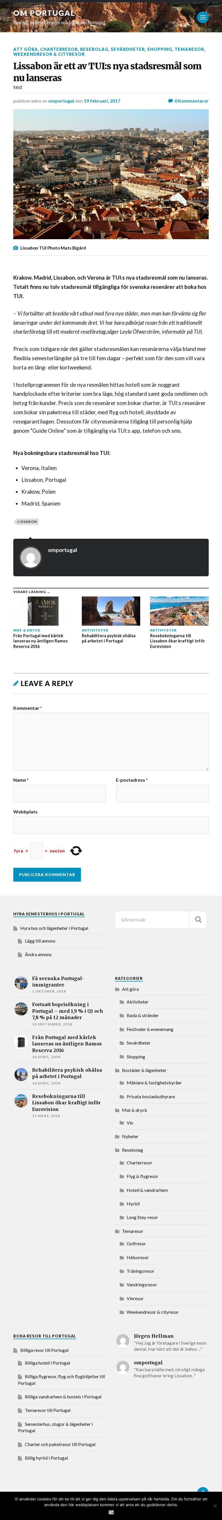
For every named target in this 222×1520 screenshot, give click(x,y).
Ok (111, 1512)
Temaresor (189, 49)
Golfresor (136, 1243)
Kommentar (27, 708)
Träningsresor (140, 1271)
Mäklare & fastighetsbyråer (154, 1082)
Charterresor (59, 49)
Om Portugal (44, 13)
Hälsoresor (138, 1257)
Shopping (159, 49)
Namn (21, 780)
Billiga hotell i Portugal (47, 1362)
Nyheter (130, 1136)
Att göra (25, 49)
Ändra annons (38, 954)
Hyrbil (133, 1203)
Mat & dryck (134, 1110)
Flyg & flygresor (142, 1176)
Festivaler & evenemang (150, 1029)
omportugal (61, 100)
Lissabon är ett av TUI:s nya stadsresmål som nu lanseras (107, 72)
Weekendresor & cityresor (49, 54)
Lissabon (27, 521)
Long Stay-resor (142, 1217)
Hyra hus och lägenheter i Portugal (54, 928)
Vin (130, 1122)
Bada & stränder (143, 1015)
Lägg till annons (40, 940)
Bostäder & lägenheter (144, 1070)
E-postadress (132, 780)
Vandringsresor (142, 1284)
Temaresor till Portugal (48, 1410)
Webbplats (25, 811)
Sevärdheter (128, 49)
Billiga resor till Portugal (44, 1350)
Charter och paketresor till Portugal (60, 1444)
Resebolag (94, 49)
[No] (215, 1506)
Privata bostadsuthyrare (151, 1096)
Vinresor (135, 1298)
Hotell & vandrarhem (147, 1190)
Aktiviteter (138, 1001)
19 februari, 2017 (102, 100)
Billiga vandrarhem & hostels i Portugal (63, 1396)
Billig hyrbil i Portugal (46, 1457)
